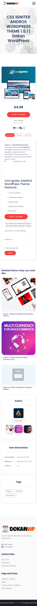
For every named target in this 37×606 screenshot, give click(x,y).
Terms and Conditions (11, 585)
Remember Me (12, 248)
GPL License (6, 588)
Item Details (10, 135)
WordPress (10, 495)
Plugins (8, 491)
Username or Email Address (15, 231)
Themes (18, 491)
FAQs (3, 582)
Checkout (5, 562)
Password (8, 239)
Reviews (19, 135)
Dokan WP (18, 421)
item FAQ (28, 135)
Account (5, 559)
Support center (8, 579)
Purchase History (8, 566)
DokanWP (18, 603)
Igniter (27, 147)
